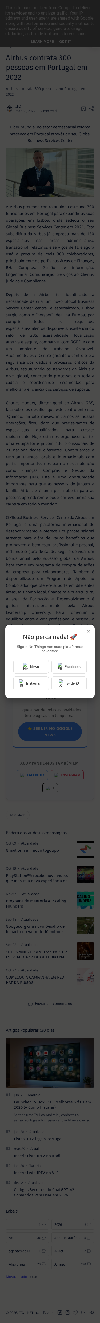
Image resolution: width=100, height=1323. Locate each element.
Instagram (34, 683)
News (34, 667)
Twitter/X (72, 683)
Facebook (73, 667)
